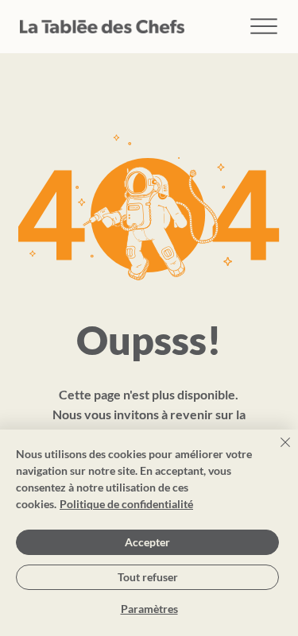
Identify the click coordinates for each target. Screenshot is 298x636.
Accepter (147, 542)
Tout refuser (148, 577)
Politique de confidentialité (126, 504)
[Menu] (264, 26)
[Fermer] (276, 452)
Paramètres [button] (149, 608)
